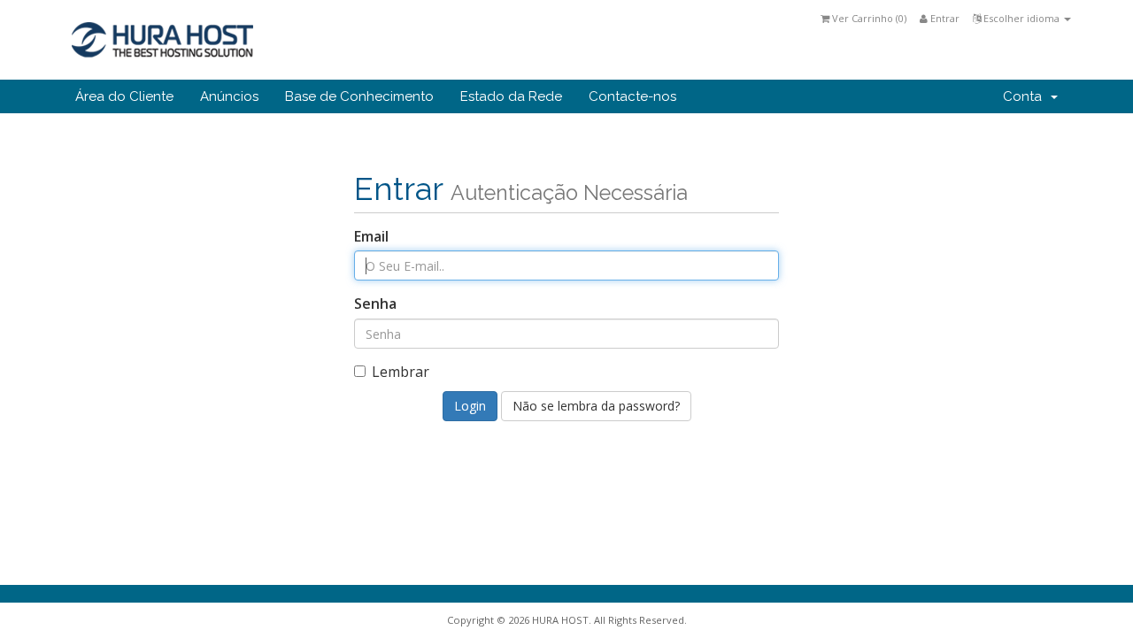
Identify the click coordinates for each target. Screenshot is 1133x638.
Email (371, 236)
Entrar (944, 18)
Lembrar (400, 371)
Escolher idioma (1021, 18)
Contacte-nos (632, 96)
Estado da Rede (511, 96)
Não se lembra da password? (596, 405)
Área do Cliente (124, 96)
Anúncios (229, 96)
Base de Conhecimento (359, 96)
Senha (375, 303)
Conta (1026, 96)
